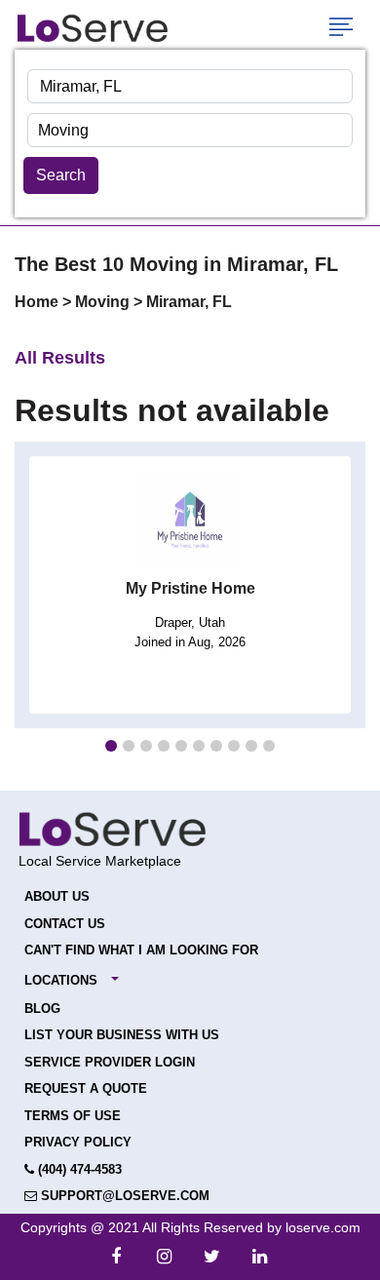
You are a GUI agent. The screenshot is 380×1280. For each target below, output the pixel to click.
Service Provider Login (109, 1062)
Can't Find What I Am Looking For (141, 950)
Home (38, 301)
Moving (104, 301)
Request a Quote (85, 1088)
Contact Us (64, 923)
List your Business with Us (121, 1035)
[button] (111, 746)
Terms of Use (72, 1115)
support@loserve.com (123, 1195)
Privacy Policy (78, 1142)
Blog (42, 1008)
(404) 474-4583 (78, 1169)
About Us (57, 896)
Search (61, 175)
